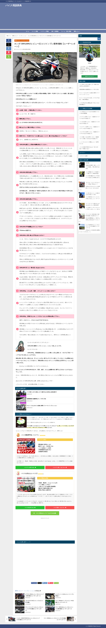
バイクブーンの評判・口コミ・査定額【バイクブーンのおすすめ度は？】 (89, 127)
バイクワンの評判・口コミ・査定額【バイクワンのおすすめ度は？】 (89, 117)
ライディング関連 (45, 31)
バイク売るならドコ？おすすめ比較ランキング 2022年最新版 (89, 112)
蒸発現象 (87, 162)
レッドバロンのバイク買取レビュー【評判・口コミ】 (89, 142)
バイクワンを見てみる (29, 467)
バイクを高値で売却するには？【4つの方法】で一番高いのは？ (88, 148)
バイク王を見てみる (29, 507)
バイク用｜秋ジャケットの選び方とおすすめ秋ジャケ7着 (93, 194)
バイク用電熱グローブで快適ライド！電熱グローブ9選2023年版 (93, 173)
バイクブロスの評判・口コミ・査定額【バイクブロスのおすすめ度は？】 (89, 132)
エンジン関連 (35, 31)
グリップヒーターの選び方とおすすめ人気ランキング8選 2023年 (93, 204)
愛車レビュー (77, 31)
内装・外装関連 (54, 31)
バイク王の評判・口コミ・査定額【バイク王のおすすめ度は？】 (89, 122)
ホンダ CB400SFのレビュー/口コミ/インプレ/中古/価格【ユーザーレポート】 (93, 226)
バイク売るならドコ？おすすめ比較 (46, 513)
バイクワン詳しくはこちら (59, 467)
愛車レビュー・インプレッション (22, 40)
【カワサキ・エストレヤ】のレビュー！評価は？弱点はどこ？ (93, 183)
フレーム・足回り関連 (66, 31)
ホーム (27, 31)
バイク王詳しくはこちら (59, 507)
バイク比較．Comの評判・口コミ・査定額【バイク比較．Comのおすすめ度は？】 (89, 137)
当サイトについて (89, 76)
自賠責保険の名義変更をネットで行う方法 (89, 89)
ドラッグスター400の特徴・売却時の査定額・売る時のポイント (92, 215)
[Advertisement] (53, 19)
